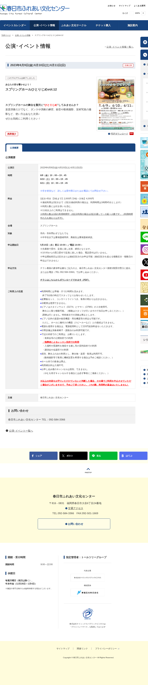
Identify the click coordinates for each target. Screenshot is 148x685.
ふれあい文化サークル (73, 25)
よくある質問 (139, 6)
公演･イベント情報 (44, 25)
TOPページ (6, 35)
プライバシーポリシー (106, 648)
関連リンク (82, 648)
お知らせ (111, 6)
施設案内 (133, 25)
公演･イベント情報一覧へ (120, 47)
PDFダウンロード (122, 133)
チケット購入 (103, 25)
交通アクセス (75, 508)
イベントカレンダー (14, 25)
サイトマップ (124, 6)
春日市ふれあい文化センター (35, 10)
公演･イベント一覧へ (21, 430)
